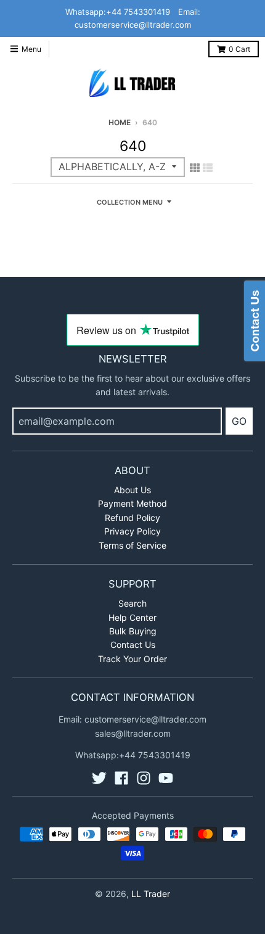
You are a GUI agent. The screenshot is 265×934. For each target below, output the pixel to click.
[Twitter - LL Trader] (99, 778)
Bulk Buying (133, 631)
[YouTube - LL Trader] (165, 778)
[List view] (208, 168)
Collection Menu (130, 202)
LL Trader (150, 893)
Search (132, 603)
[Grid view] (195, 168)
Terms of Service (132, 545)
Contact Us (132, 644)
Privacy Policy (132, 531)
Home (119, 122)
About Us (132, 490)
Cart (239, 49)
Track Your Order (132, 658)
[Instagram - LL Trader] (143, 778)
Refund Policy (132, 517)
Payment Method (132, 503)
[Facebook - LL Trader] (121, 778)
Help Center (132, 617)
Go (239, 421)
